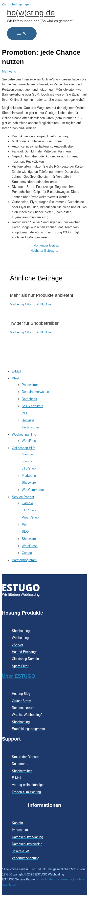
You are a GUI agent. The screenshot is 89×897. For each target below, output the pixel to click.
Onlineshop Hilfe (23, 448)
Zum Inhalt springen (16, 4)
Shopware (29, 482)
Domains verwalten (35, 392)
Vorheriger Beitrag (44, 245)
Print (25, 524)
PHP (25, 413)
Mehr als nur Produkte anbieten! (41, 295)
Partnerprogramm (24, 560)
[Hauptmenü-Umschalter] (22, 33)
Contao (27, 553)
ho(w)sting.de (31, 12)
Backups (28, 420)
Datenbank (29, 399)
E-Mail (16, 371)
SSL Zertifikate (32, 406)
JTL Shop (29, 510)
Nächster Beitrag (44, 250)
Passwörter (30, 385)
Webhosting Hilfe (24, 434)
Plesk (16, 378)
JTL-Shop (29, 468)
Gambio (27, 454)
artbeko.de (65, 879)
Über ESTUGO (18, 676)
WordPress (30, 441)
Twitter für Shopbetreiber (34, 323)
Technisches (31, 427)
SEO (25, 531)
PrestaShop (30, 517)
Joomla (27, 461)
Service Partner (23, 497)
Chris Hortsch (46, 879)
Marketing (29, 475)
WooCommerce (33, 490)
